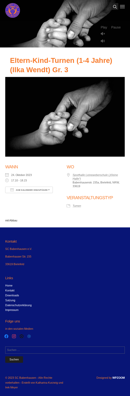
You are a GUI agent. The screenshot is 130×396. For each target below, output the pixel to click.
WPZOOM (118, 377)
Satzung (10, 300)
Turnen (77, 205)
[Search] (115, 6)
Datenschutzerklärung (18, 305)
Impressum (11, 310)
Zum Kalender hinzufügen (31, 190)
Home (9, 285)
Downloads (12, 295)
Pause (116, 27)
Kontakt (9, 290)
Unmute (104, 34)
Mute (104, 41)
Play (104, 27)
